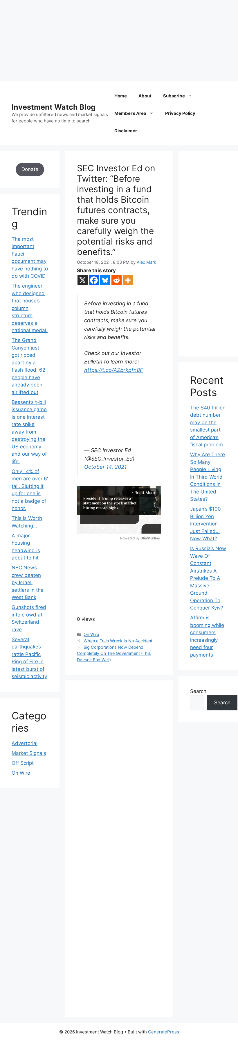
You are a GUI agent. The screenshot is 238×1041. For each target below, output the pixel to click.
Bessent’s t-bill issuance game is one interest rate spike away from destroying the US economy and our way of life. (29, 431)
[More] (128, 280)
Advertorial (24, 743)
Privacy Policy (180, 113)
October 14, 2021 (105, 467)
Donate (29, 169)
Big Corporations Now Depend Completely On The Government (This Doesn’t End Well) (114, 653)
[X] (82, 280)
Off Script (23, 763)
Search (198, 691)
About (145, 96)
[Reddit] (116, 280)
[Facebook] (94, 280)
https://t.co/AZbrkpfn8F (113, 370)
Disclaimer (125, 130)
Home (120, 96)
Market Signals (29, 753)
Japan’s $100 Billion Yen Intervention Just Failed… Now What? (205, 523)
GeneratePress (163, 1032)
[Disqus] (119, 772)
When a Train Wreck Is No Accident (118, 640)
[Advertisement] (119, 40)
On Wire (91, 634)
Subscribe (174, 96)
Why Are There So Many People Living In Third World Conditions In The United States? (207, 477)
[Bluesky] (105, 280)
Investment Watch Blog (53, 107)
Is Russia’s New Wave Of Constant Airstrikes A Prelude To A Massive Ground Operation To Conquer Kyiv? (208, 578)
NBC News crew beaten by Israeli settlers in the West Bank (28, 582)
